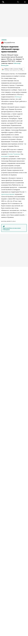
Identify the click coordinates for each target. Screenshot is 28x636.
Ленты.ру (18, 97)
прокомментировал (8, 194)
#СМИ (14, 221)
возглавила (5, 156)
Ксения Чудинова (14, 154)
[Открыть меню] (25, 2)
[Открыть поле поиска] (18, 2)
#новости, (10, 221)
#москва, (4, 221)
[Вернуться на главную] (3, 2)
